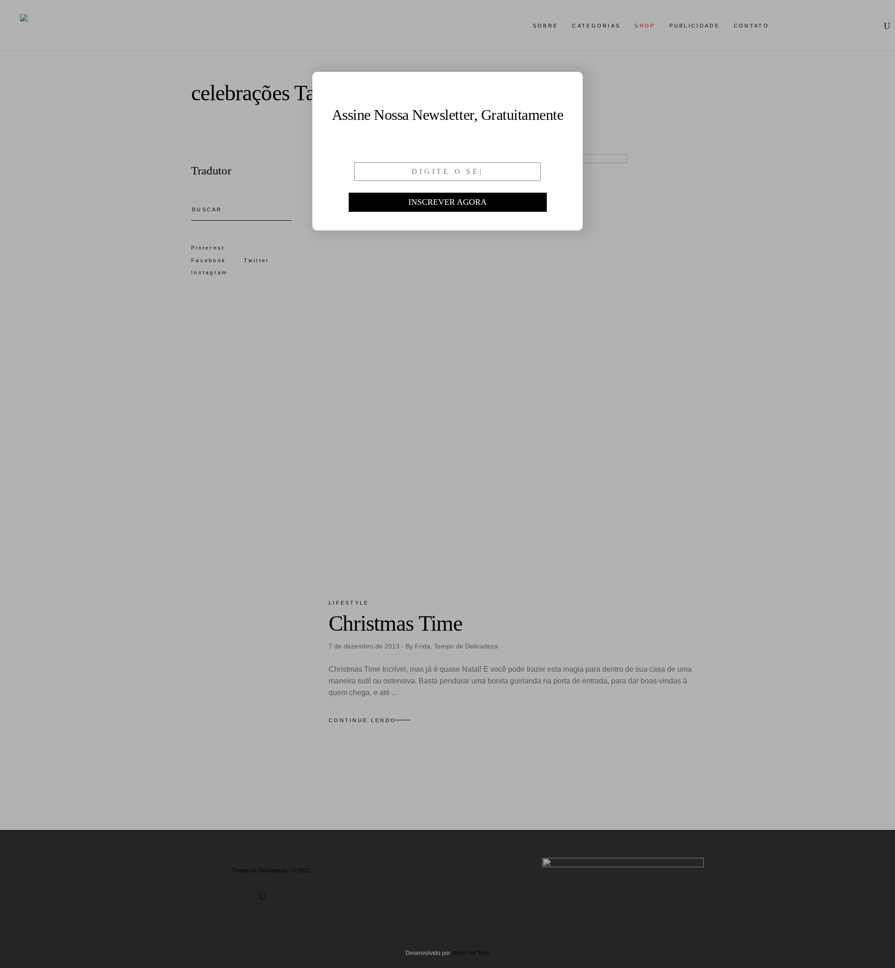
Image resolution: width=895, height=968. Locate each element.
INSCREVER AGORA (447, 202)
